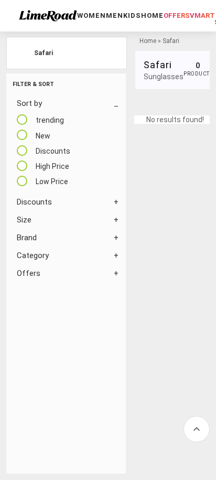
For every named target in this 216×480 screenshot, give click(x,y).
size (24, 220)
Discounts (34, 202)
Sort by (29, 103)
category (33, 255)
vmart (202, 15)
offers (177, 15)
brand (27, 237)
